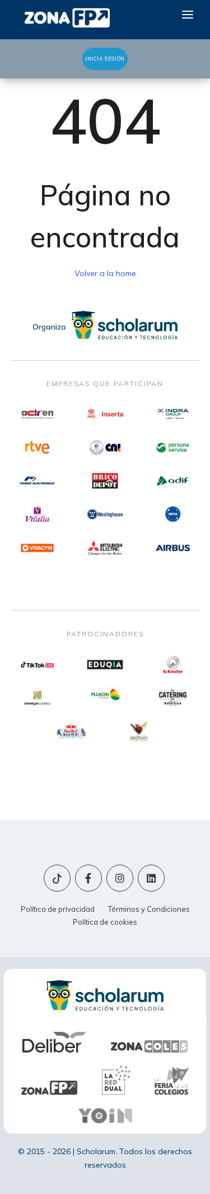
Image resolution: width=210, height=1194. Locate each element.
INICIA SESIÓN (105, 59)
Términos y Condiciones (149, 908)
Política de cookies (105, 921)
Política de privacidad (58, 908)
